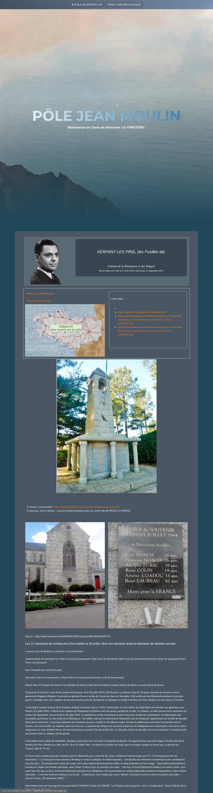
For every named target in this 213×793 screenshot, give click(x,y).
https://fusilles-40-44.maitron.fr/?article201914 (142, 312)
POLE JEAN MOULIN (88, 4)
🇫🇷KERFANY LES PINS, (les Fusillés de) (49, 791)
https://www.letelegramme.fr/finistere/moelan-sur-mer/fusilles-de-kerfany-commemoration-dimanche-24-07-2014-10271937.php (150, 320)
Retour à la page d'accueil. (40, 293)
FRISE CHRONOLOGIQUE (124, 4)
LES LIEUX (26, 791)
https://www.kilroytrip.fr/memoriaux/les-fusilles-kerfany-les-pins (87, 507)
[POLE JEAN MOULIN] (65, 330)
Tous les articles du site (38, 300)
